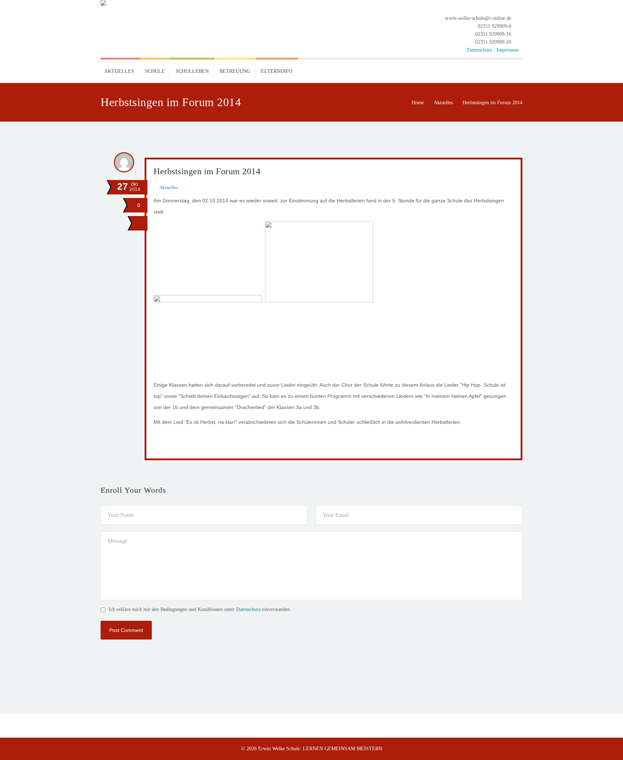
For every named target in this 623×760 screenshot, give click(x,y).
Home (418, 102)
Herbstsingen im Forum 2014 (207, 171)
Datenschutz (248, 609)
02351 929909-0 (494, 26)
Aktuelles (443, 102)
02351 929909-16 (493, 34)
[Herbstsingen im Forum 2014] (138, 223)
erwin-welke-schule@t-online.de (478, 18)
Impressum (507, 50)
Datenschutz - (481, 50)
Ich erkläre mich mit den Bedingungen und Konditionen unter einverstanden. (200, 609)
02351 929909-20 (493, 42)
